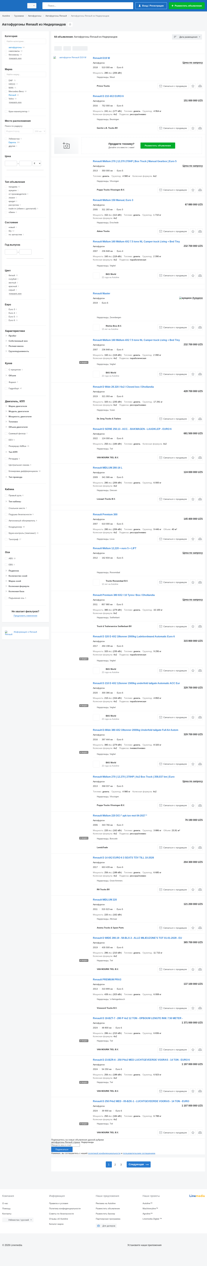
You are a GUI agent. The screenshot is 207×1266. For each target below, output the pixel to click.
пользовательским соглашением (139, 1153)
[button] (193, 86)
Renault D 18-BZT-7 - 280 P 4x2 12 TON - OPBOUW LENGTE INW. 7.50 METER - (138, 1018)
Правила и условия (58, 1203)
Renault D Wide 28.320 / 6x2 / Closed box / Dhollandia (123, 387)
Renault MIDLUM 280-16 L (107, 467)
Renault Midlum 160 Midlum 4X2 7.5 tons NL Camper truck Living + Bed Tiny (136, 241)
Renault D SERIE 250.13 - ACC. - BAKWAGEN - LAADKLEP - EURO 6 (132, 429)
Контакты (6, 1213)
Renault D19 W (101, 58)
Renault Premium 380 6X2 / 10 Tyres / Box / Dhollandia (124, 595)
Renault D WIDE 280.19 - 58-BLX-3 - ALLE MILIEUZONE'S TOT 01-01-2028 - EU (137, 938)
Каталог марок (56, 1224)
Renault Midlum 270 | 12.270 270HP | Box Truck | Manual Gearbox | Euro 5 (135, 161)
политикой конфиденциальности (104, 1153)
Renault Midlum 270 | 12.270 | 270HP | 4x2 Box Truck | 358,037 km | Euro (134, 776)
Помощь (6, 1208)
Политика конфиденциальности (65, 1208)
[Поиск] (45, 6)
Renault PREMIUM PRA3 (107, 979)
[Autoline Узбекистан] (12, 6)
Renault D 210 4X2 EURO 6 (108, 96)
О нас (5, 1203)
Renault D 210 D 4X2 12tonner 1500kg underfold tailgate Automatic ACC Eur (136, 683)
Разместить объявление (158, 145)
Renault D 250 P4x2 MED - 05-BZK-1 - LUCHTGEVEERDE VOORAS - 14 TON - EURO (141, 1101)
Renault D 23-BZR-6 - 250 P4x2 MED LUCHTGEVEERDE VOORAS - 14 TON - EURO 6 (141, 1060)
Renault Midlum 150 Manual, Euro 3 (113, 200)
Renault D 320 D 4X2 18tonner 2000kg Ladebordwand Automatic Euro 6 (134, 636)
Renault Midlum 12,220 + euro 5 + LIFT (114, 548)
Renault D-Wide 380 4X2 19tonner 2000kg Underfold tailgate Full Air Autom (135, 730)
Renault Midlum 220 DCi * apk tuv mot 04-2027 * (120, 815)
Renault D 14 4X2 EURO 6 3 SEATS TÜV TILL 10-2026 (123, 857)
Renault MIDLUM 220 (105, 899)
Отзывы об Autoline (58, 1219)
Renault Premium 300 (105, 514)
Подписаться (61, 1149)
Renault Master (101, 293)
